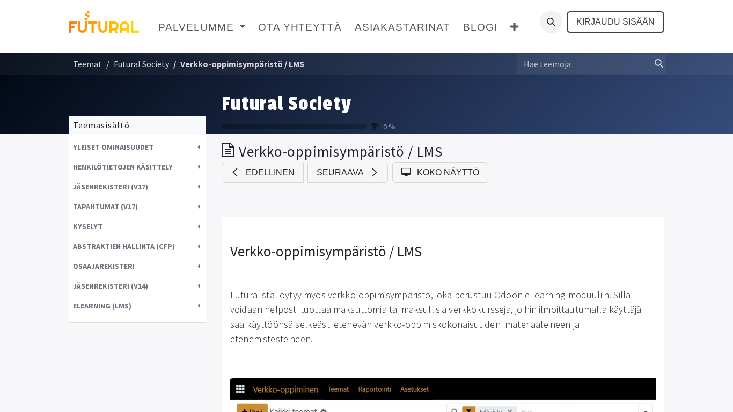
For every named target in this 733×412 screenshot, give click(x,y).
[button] (551, 22)
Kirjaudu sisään (615, 21)
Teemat (87, 63)
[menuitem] (201, 28)
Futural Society (286, 104)
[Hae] (656, 64)
